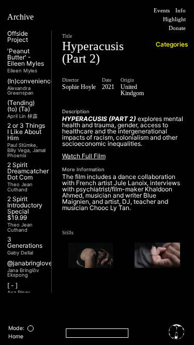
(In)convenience (30, 81)
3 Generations (24, 242)
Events (156, 10)
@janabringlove (29, 263)
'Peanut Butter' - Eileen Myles (25, 57)
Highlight (171, 20)
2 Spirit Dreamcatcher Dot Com (28, 171)
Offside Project (17, 37)
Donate (173, 29)
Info (179, 10)
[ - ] (12, 285)
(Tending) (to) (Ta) (21, 106)
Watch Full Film (84, 168)
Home (15, 336)
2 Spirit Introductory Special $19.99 (24, 208)
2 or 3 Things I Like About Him (26, 132)
